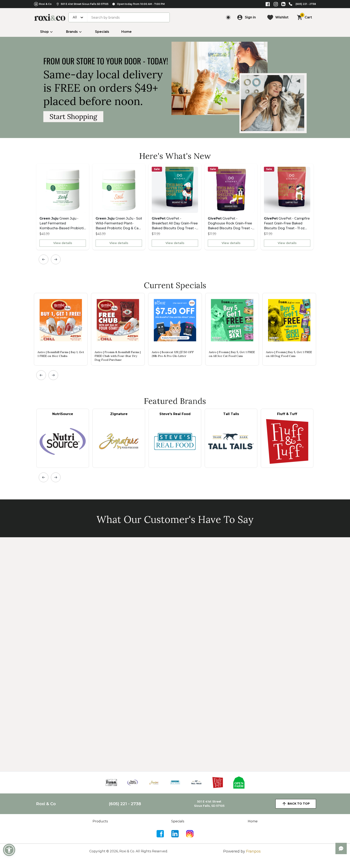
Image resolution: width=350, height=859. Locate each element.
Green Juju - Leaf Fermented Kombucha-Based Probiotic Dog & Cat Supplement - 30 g (62, 224)
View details (62, 243)
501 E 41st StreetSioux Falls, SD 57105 (209, 804)
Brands (72, 32)
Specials (102, 32)
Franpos (253, 851)
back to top (299, 803)
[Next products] (56, 259)
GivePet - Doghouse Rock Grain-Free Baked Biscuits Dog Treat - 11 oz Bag (230, 224)
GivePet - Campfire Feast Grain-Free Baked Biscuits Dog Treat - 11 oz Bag (287, 224)
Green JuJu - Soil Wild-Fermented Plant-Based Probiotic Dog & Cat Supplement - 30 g (119, 224)
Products (100, 821)
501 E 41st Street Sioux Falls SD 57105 (84, 3)
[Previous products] (43, 259)
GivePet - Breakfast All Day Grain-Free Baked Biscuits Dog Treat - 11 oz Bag (175, 224)
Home (126, 32)
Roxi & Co (45, 3)
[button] (9, 850)
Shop (44, 32)
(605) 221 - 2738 (306, 3)
